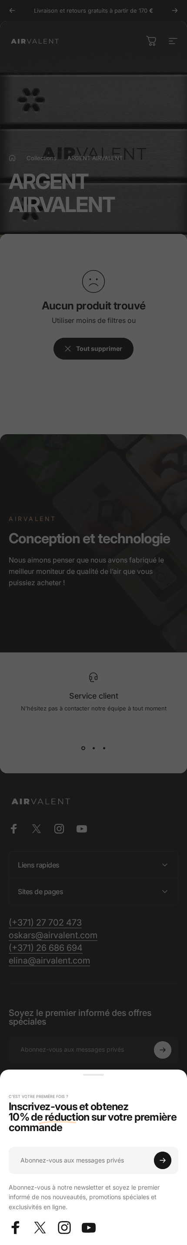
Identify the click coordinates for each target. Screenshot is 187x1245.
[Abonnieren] (162, 1160)
